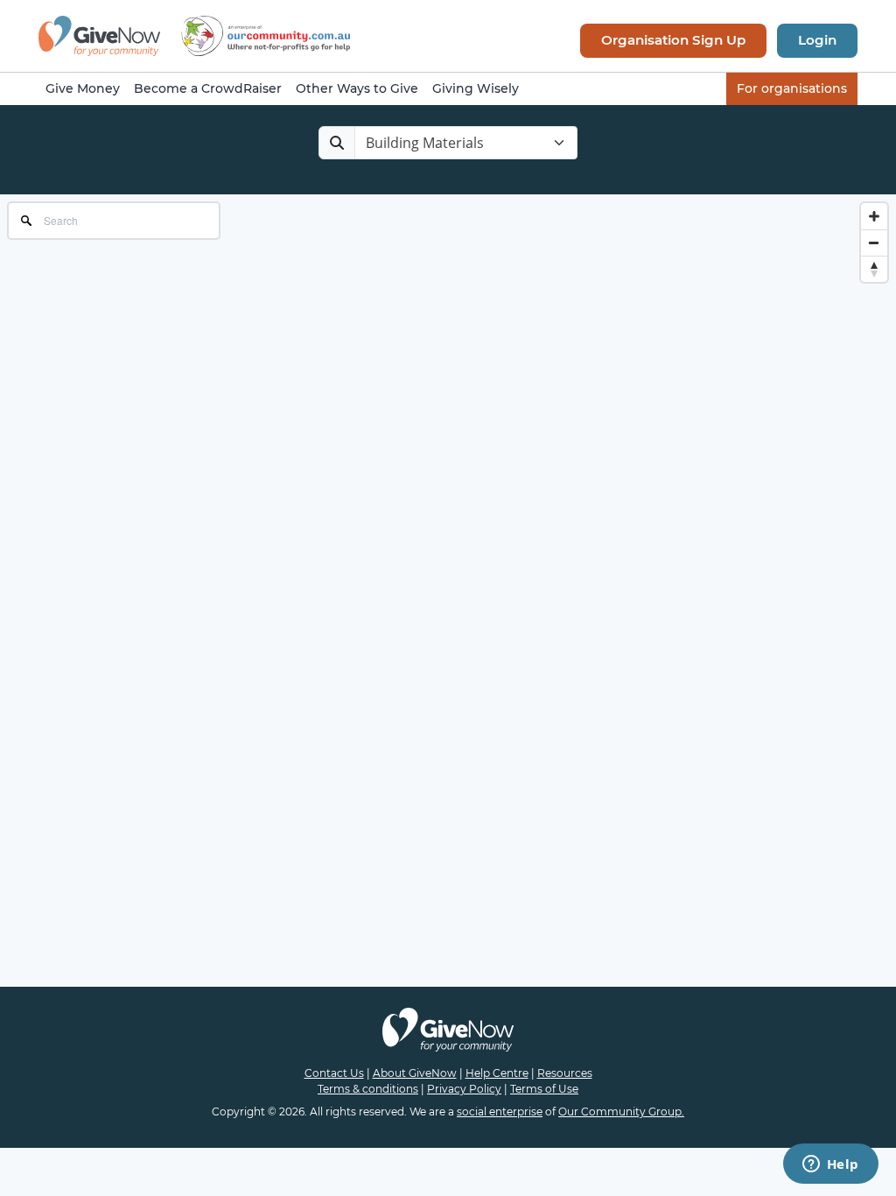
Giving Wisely (475, 88)
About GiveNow (415, 1073)
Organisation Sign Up (673, 40)
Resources (564, 1073)
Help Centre (497, 1073)
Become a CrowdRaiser (208, 88)
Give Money (83, 88)
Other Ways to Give (357, 88)
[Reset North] (874, 269)
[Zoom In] (874, 216)
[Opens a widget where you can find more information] (830, 1165)
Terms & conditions (368, 1088)
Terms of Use (544, 1088)
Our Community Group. (621, 1111)
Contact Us (334, 1073)
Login (817, 40)
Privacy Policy (464, 1088)
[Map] (448, 369)
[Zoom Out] (874, 242)
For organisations (792, 88)
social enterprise (499, 1111)
